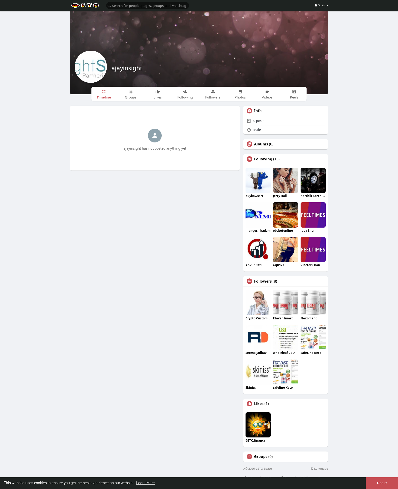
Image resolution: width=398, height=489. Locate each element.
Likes (258, 403)
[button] (148, 5)
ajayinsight (126, 68)
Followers (263, 281)
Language (320, 468)
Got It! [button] (382, 483)
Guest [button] (321, 5)
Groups (260, 456)
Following (263, 159)
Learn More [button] (145, 483)
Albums (261, 144)
